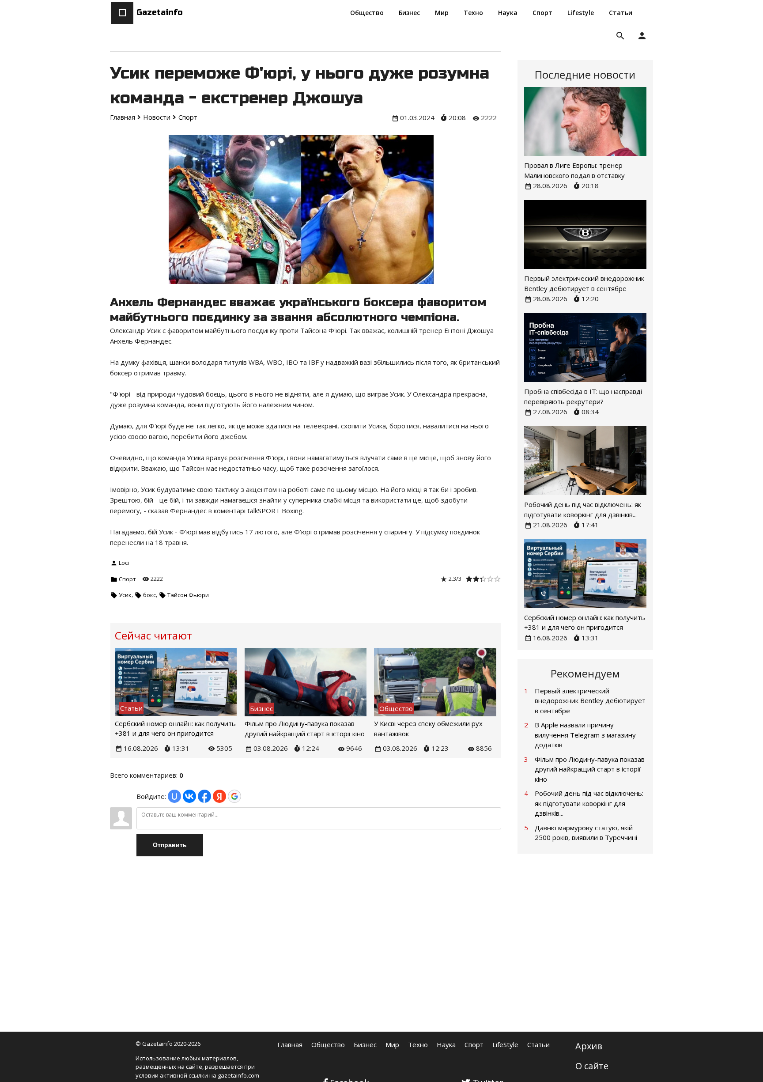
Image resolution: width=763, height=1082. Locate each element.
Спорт (127, 579)
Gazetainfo (159, 12)
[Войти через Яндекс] (219, 796)
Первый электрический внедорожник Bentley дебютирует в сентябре (590, 700)
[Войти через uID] (174, 796)
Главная (289, 1044)
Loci (124, 563)
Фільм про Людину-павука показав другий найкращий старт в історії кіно (590, 769)
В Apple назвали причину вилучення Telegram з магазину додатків (585, 734)
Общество (328, 1044)
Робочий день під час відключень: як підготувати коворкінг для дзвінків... (589, 803)
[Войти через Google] (234, 796)
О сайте (591, 1066)
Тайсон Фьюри (188, 595)
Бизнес (365, 1044)
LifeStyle (505, 1044)
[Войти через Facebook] (204, 796)
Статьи (538, 1044)
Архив (588, 1046)
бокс (149, 595)
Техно (418, 1044)
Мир (392, 1044)
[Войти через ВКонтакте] (189, 796)
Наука (446, 1044)
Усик (125, 595)
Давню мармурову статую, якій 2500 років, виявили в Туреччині (586, 832)
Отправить (170, 844)
